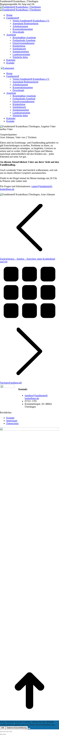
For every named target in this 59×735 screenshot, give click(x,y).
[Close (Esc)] (1, 731)
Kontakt (10, 417)
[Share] (4, 731)
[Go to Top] (29, 719)
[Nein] (29, 728)
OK (2, 728)
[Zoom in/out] (10, 731)
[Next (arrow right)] (4, 734)
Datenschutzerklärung (17, 728)
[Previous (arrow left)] (1, 734)
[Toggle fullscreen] (7, 731)
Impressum (11, 420)
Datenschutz (12, 423)
